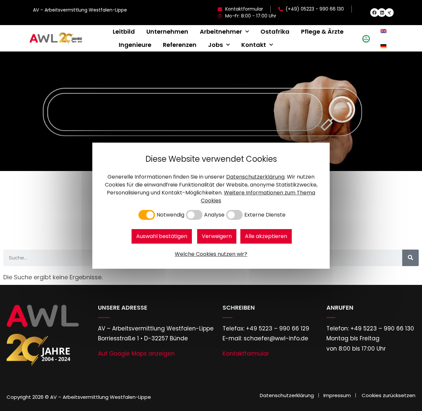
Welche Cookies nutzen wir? (211, 254)
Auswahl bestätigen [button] (161, 236)
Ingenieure (135, 45)
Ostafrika (274, 31)
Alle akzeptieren (266, 236)
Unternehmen (167, 31)
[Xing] (389, 12)
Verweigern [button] (217, 236)
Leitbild (124, 31)
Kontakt (253, 45)
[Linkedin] (381, 12)
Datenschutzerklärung (287, 395)
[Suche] (410, 258)
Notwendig (170, 215)
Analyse (214, 215)
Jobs (215, 45)
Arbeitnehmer (221, 31)
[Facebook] (374, 12)
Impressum (337, 395)
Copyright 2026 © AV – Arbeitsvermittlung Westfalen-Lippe (79, 397)
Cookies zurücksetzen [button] (388, 395)
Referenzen (179, 45)
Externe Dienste (265, 215)
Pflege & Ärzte (322, 31)
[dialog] (211, 206)
